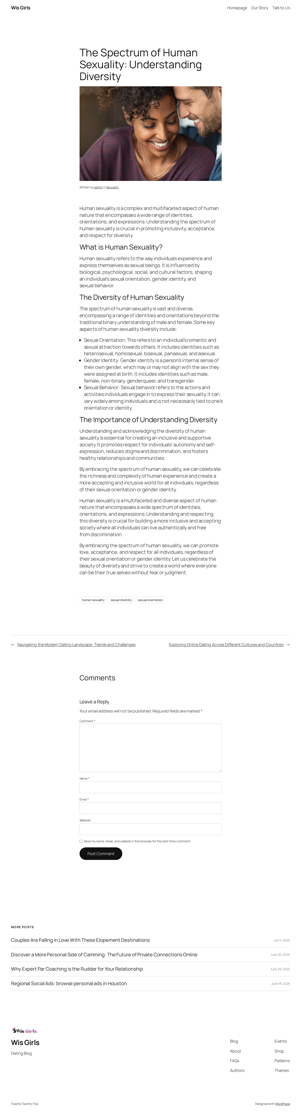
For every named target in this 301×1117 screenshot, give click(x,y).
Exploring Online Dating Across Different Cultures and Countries (226, 644)
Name (84, 778)
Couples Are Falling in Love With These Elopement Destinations (80, 940)
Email (84, 799)
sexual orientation (150, 600)
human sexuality (93, 600)
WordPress (282, 1104)
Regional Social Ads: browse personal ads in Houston (69, 983)
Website (85, 820)
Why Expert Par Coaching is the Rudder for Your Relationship (77, 969)
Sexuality (112, 187)
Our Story (259, 7)
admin (98, 187)
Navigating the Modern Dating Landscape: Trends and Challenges (76, 644)
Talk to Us (281, 7)
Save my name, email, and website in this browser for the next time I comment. (137, 841)
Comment (87, 721)
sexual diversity (121, 600)
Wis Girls (20, 7)
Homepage (237, 7)
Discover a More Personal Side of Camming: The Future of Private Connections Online (104, 954)
